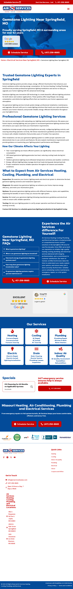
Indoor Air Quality (61, 354)
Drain (36, 353)
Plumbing (60, 335)
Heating (12, 335)
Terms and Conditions (65, 586)
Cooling (36, 335)
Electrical (54, 466)
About (53, 469)
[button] (12, 2)
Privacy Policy (52, 586)
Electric (12, 353)
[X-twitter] (11, 457)
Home (3, 60)
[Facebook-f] (4, 457)
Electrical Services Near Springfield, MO (23, 60)
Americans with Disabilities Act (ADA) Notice (58, 583)
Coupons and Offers (57, 472)
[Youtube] (14, 457)
